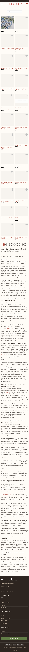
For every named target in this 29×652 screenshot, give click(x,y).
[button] (2, 4)
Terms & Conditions (6, 633)
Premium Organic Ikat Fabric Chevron (7, 238)
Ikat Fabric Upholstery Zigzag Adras (7, 49)
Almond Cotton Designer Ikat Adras (21, 238)
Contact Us (4, 623)
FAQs (2, 615)
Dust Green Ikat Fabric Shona (21, 30)
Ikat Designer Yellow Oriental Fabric (7, 89)
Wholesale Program (6, 607)
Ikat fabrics (7, 259)
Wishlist (3, 605)
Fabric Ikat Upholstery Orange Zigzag (5, 128)
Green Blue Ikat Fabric (6, 30)
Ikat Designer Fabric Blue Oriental (20, 201)
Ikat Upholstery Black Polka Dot (21, 128)
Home (7, 8)
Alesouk (3, 354)
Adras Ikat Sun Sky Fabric (6, 217)
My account (4, 600)
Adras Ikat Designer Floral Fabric (6, 148)
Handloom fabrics (10, 328)
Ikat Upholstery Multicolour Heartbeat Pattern (6, 183)
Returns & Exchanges (6, 620)
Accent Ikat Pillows (6, 494)
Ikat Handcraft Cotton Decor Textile (21, 218)
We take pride (8, 392)
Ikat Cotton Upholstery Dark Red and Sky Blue (21, 165)
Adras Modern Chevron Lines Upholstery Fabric (7, 201)
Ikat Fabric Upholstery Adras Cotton (21, 69)
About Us (3, 631)
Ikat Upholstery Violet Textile (21, 145)
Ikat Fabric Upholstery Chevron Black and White (20, 89)
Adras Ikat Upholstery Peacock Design (19, 49)
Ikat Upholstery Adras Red (20, 182)
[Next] (25, 244)
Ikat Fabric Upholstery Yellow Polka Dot (7, 165)
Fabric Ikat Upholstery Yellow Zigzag (21, 108)
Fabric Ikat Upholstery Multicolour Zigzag (5, 108)
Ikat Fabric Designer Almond (7, 68)
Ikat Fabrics (12, 8)
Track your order (5, 602)
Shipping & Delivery (6, 618)
